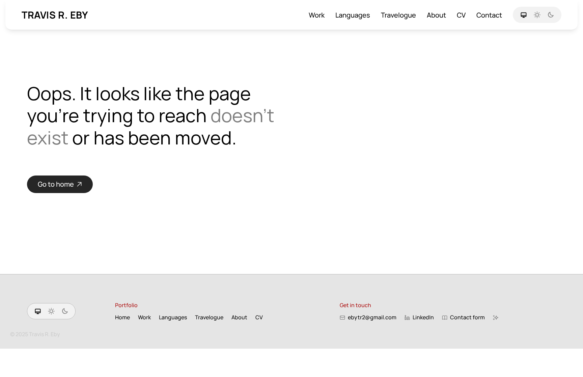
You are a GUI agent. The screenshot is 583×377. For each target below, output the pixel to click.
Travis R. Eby (55, 15)
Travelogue (398, 15)
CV (461, 15)
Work (317, 15)
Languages (352, 15)
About (436, 15)
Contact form (467, 317)
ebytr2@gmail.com (372, 317)
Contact (489, 15)
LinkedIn (423, 317)
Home (122, 317)
